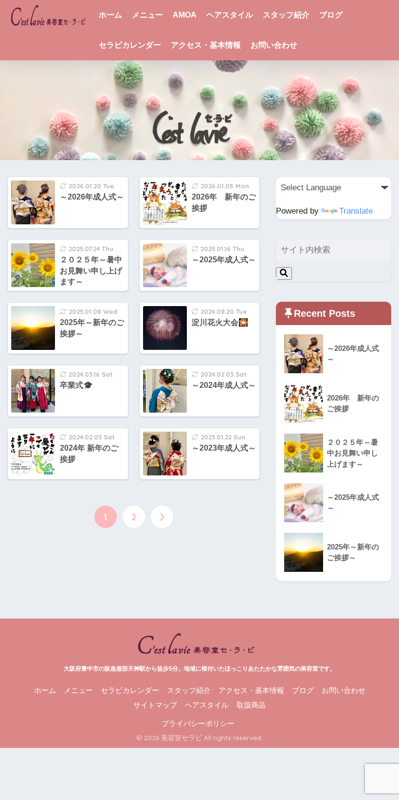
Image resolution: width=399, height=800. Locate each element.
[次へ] (162, 517)
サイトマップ (155, 705)
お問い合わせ (274, 45)
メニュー (147, 15)
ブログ (331, 15)
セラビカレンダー (130, 45)
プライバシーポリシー (198, 723)
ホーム (110, 15)
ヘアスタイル (229, 15)
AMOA (185, 15)
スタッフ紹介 (286, 15)
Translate (356, 211)
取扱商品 (251, 705)
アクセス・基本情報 (206, 45)
